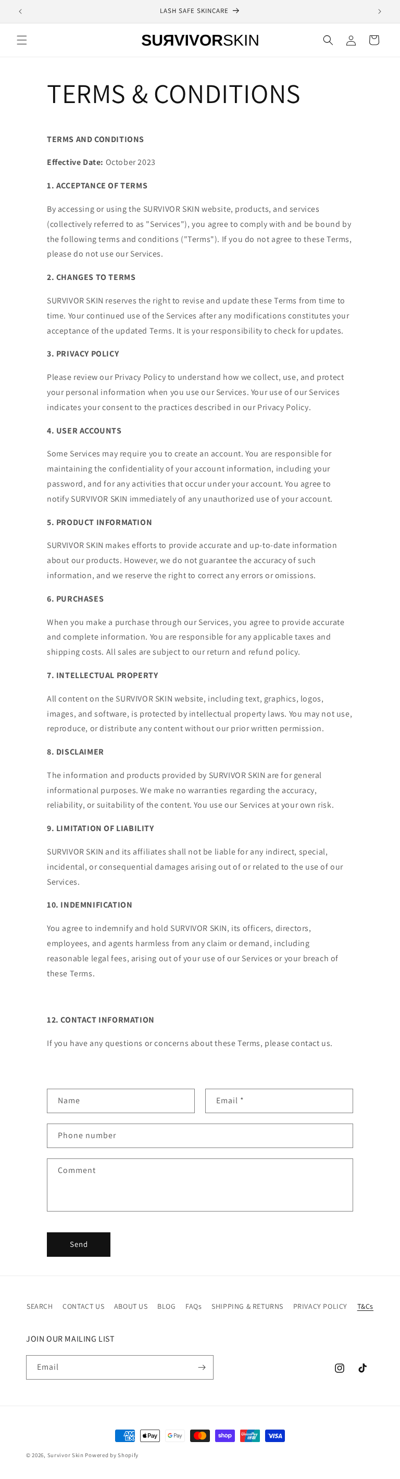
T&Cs (365, 1306)
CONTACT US (83, 1306)
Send (79, 1244)
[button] (21, 40)
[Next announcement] (379, 11)
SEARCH (40, 1306)
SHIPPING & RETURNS (247, 1306)
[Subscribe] (201, 1367)
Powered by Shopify (112, 1455)
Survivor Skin (65, 1455)
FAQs (193, 1306)
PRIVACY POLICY (320, 1306)
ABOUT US (131, 1306)
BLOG (166, 1306)
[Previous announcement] (20, 11)
